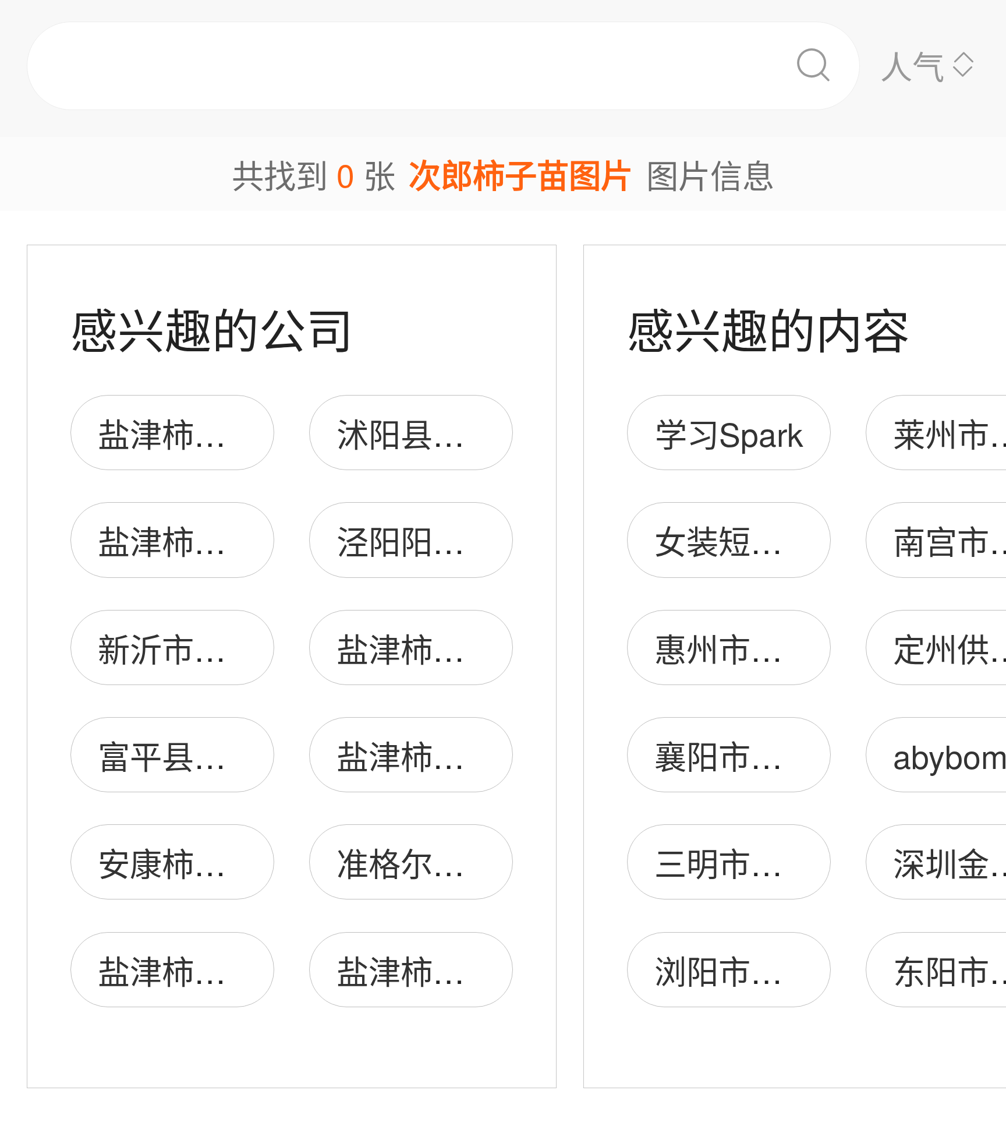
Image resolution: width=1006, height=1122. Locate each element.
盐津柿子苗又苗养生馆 (258, 433)
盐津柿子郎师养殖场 (242, 970)
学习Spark (729, 433)
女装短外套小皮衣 (782, 540)
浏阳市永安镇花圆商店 (814, 970)
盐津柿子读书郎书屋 (480, 755)
